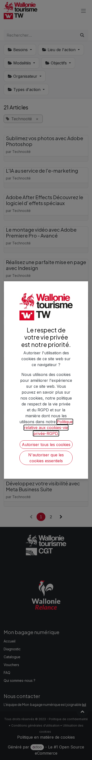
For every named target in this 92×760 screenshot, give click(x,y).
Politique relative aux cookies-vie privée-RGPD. (48, 427)
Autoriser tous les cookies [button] (46, 444)
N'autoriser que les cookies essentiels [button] (46, 457)
